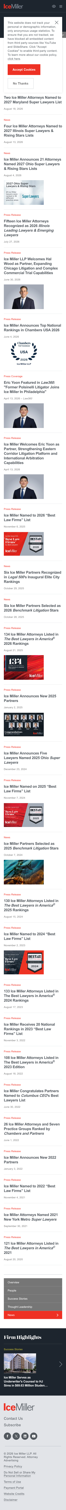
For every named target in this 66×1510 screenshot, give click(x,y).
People (12, 1290)
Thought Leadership (20, 1306)
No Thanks (20, 83)
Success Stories (17, 1298)
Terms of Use (12, 1481)
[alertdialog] (33, 55)
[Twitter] (16, 1436)
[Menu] (60, 6)
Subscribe (12, 1425)
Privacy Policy (13, 1466)
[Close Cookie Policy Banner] (56, 22)
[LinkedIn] (25, 1436)
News (11, 1315)
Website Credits (14, 1493)
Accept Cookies (24, 69)
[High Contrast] (54, 6)
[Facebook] (7, 1436)
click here (14, 58)
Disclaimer (10, 1499)
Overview (13, 1282)
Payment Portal (14, 1487)
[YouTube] (33, 1436)
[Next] (60, 1364)
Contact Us (13, 1419)
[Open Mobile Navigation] (63, 35)
